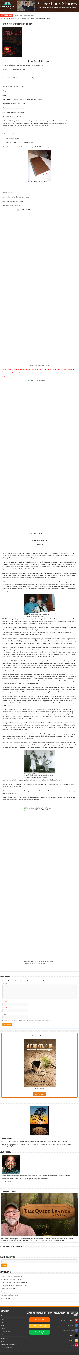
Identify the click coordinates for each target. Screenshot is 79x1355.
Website (4, 1014)
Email (4, 1008)
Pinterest (71, 1345)
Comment (5, 983)
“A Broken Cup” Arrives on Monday (11, 1276)
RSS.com (38, 1319)
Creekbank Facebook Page (66, 1321)
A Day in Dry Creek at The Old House (24, 15)
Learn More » (39, 1094)
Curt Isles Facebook (68, 1330)
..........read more (6, 1181)
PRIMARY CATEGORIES (13, 18)
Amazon (71, 1340)
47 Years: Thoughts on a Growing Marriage (14, 1285)
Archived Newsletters (7, 1347)
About (2, 1341)
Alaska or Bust (5, 1298)
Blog (2, 1319)
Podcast (3, 1322)
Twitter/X (71, 1335)
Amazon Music (38, 1326)
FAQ (2, 1335)
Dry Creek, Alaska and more (9, 1295)
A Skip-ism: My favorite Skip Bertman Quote (14, 1282)
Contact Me (4, 1338)
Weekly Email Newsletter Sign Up (10, 1344)
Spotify (38, 1332)
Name (4, 1001)
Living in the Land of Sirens (9, 1292)
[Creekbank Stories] (39, 6)
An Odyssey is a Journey (8, 1288)
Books (3, 1325)
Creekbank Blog (25, 18)
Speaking (3, 1328)
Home (3, 18)
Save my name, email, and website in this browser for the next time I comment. (28, 1020)
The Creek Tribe (69, 1325)
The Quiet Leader (6, 1332)
